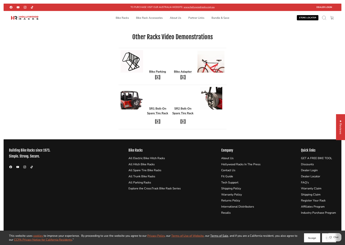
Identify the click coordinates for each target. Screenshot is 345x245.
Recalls (226, 213)
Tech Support (229, 183)
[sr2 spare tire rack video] (183, 121)
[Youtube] (18, 7)
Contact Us (228, 170)
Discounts (307, 164)
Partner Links (196, 18)
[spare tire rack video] (157, 121)
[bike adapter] (183, 77)
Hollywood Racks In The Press (241, 164)
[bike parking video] (157, 77)
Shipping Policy (231, 188)
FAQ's (305, 183)
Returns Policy (230, 201)
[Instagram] (25, 7)
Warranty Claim (311, 188)
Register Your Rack (313, 201)
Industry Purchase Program (318, 213)
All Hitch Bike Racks (141, 164)
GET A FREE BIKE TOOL (316, 158)
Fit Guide (227, 176)
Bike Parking (157, 72)
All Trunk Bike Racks (141, 176)
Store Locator (307, 17)
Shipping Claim (311, 195)
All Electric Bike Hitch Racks (146, 158)
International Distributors (237, 207)
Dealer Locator (310, 176)
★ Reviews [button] (340, 127)
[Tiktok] (32, 7)
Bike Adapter (183, 72)
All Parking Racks (139, 183)
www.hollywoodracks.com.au (199, 7)
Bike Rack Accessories (149, 18)
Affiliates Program (313, 207)
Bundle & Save (220, 18)
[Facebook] (11, 7)
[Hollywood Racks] (24, 18)
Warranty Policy (231, 195)
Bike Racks (122, 18)
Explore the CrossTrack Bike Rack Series (154, 188)
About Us (175, 18)
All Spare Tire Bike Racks (144, 170)
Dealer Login (324, 7)
